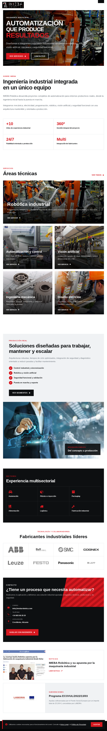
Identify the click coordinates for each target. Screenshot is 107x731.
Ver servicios (16, 56)
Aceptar (96, 724)
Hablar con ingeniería (20, 632)
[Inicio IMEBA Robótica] (13, 5)
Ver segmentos (19, 393)
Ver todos (96, 175)
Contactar (39, 56)
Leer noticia (54, 671)
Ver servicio (12, 218)
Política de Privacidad (78, 724)
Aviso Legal (64, 724)
